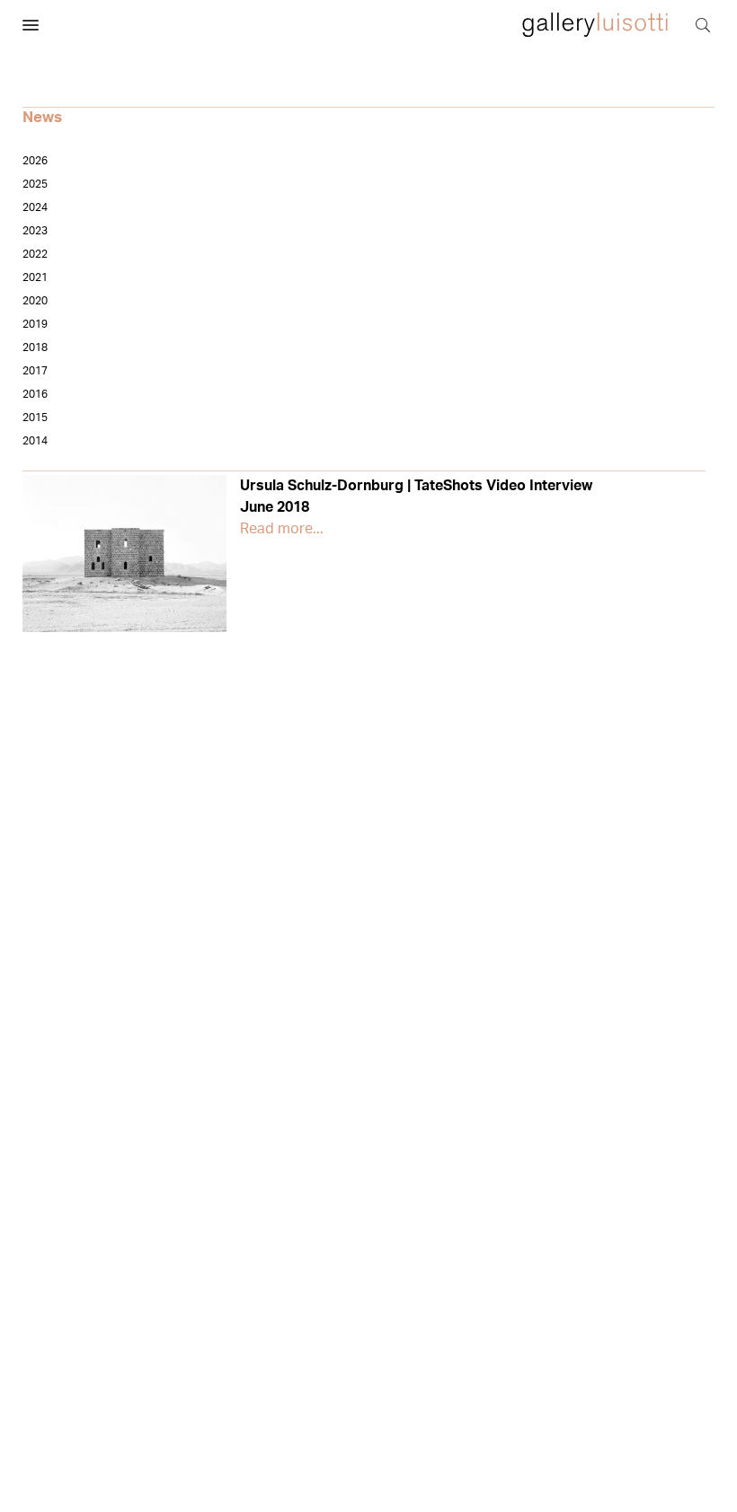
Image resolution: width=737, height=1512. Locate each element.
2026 (35, 160)
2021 (35, 277)
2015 (35, 417)
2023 (35, 230)
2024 (35, 207)
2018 (35, 347)
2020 (35, 300)
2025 (35, 184)
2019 (35, 324)
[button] (30, 26)
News (42, 117)
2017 (35, 370)
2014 (35, 440)
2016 (35, 394)
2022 (35, 254)
